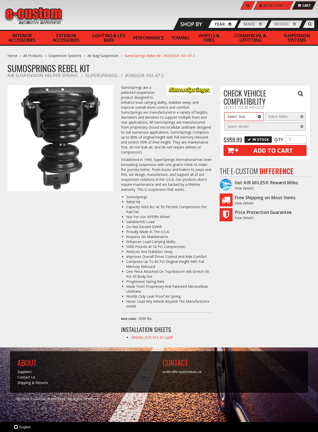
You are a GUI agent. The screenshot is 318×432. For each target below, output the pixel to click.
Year (219, 24)
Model (281, 24)
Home (12, 55)
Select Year (236, 116)
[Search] (310, 24)
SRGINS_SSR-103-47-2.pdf (152, 337)
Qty (278, 139)
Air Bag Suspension (103, 55)
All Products (32, 55)
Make (249, 24)
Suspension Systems (64, 55)
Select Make (278, 116)
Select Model (238, 126)
